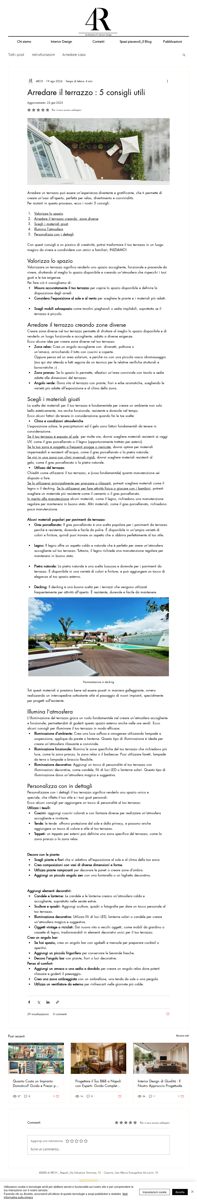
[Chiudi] (192, 1192)
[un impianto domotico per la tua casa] (36, 1058)
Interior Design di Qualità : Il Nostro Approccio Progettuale (160, 1083)
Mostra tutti (182, 1035)
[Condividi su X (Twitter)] (38, 1002)
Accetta (179, 1192)
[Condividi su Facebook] (29, 1002)
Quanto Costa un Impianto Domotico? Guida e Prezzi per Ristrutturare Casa (35, 1083)
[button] (184, 54)
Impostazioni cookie (155, 1192)
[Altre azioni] (167, 81)
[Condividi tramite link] (57, 1002)
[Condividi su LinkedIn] (48, 1002)
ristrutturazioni (43, 54)
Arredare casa (73, 54)
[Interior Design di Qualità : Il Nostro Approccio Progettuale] (161, 1058)
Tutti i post (16, 54)
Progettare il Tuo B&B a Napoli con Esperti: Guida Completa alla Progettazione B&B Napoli (98, 1083)
